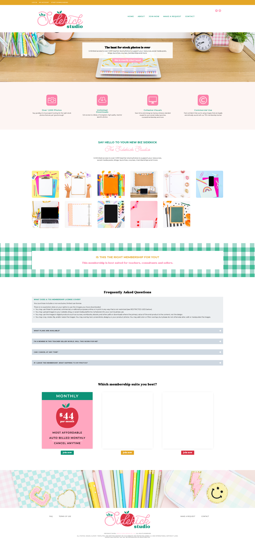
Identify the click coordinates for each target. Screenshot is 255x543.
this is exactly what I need (127, 60)
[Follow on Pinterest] (216, 10)
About (141, 16)
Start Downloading (59, 2)
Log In (34, 2)
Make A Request (172, 16)
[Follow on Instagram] (220, 10)
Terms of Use (65, 516)
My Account (44, 2)
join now (67, 453)
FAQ (51, 516)
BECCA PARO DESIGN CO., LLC (126, 533)
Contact (190, 16)
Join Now (154, 16)
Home (131, 16)
